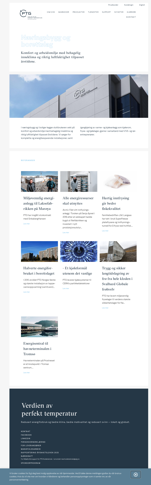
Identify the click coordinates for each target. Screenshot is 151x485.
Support (106, 12)
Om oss (51, 12)
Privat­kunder (113, 5)
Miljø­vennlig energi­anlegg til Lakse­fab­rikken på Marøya (39, 203)
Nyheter (118, 12)
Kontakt (131, 17)
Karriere (131, 12)
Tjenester (93, 12)
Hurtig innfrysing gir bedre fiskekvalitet (115, 203)
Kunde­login (128, 5)
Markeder (63, 12)
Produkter (79, 12)
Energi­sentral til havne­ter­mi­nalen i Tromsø (37, 348)
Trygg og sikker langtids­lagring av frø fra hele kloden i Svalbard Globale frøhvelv (117, 278)
